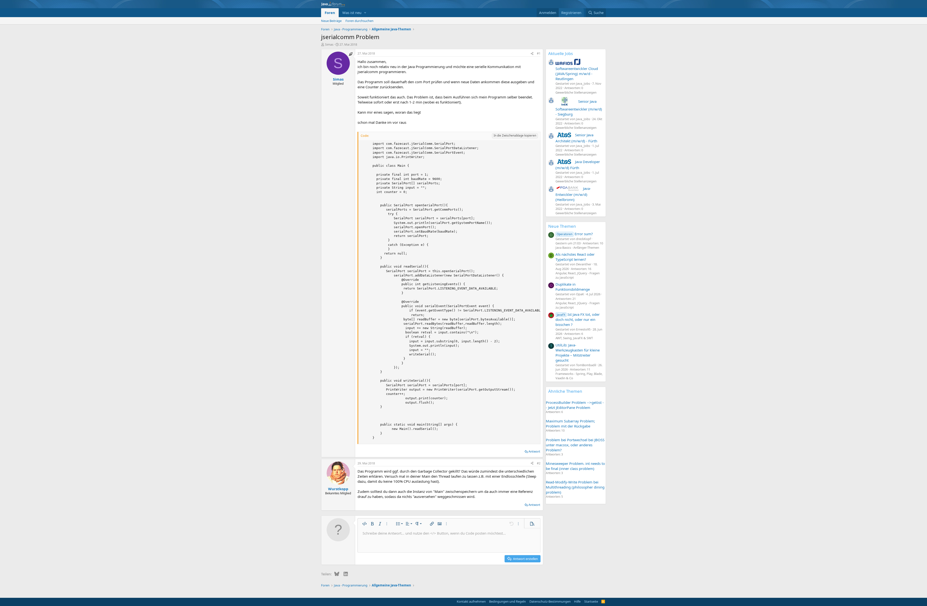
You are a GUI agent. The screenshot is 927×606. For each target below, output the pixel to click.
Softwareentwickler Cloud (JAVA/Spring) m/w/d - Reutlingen (576, 73)
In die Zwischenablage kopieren (515, 135)
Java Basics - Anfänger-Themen (577, 247)
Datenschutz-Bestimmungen (550, 601)
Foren (330, 12)
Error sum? (575, 233)
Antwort (534, 451)
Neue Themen (562, 226)
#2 (539, 463)
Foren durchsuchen (359, 21)
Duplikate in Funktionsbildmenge (572, 287)
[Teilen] (532, 53)
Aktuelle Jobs (560, 53)
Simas (329, 44)
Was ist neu (351, 12)
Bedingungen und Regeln (507, 601)
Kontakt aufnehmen (471, 601)
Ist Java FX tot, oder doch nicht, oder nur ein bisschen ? (577, 319)
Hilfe (577, 601)
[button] (365, 12)
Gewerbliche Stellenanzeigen (576, 92)
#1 (539, 53)
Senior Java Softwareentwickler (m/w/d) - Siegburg (578, 108)
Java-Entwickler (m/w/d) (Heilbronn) (573, 194)
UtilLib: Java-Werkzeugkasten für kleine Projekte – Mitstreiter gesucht (577, 353)
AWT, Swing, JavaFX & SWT (574, 338)
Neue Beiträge (331, 21)
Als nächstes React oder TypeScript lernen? (575, 257)
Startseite (591, 601)
